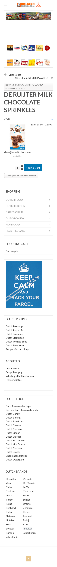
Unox (9, 495)
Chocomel (28, 491)
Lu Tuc (26, 487)
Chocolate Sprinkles (16, 455)
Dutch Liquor (13, 432)
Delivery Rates (14, 379)
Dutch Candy (13, 413)
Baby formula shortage (18, 406)
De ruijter (11, 478)
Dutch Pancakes (14, 333)
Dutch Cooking (14, 428)
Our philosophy (14, 372)
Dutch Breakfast (15, 421)
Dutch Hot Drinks (15, 444)
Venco (9, 499)
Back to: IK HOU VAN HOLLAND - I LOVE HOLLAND (25, 86)
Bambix (10, 532)
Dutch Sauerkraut (15, 345)
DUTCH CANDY (15, 218)
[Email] (52, 119)
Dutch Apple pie (14, 330)
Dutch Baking (13, 417)
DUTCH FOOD (14, 199)
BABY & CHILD (14, 212)
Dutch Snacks (13, 451)
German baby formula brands (22, 409)
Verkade (27, 478)
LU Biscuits (29, 482)
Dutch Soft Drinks (15, 440)
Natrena (10, 516)
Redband (11, 507)
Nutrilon (10, 520)
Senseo (27, 499)
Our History (12, 368)
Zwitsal (10, 528)
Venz (8, 482)
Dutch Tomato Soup (16, 341)
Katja (9, 511)
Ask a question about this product (21, 175)
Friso (8, 524)
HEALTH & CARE (15, 230)
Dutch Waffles (13, 436)
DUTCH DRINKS (15, 205)
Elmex (26, 511)
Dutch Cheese (13, 425)
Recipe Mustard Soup (17, 349)
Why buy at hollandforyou (20, 375)
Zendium (27, 507)
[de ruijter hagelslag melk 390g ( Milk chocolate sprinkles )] (17, 136)
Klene (9, 503)
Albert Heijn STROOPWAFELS (31, 77)
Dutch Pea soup (14, 326)
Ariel (25, 524)
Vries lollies (15, 74)
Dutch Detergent (15, 459)
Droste (27, 503)
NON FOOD (13, 224)
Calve (9, 487)
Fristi (26, 495)
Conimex (11, 491)
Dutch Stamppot (15, 337)
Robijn (26, 520)
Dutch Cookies (14, 447)
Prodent (27, 516)
